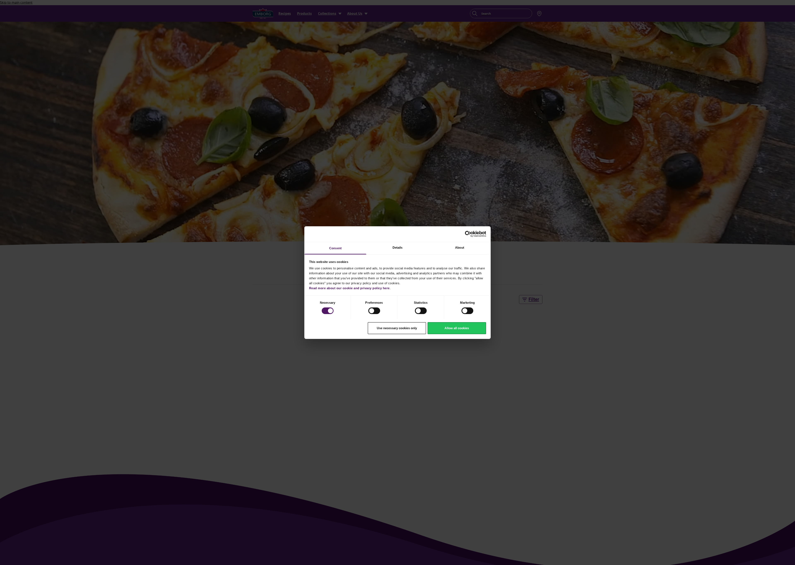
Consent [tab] (335, 248)
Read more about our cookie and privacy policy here (349, 288)
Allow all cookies (456, 328)
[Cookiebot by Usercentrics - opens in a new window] (468, 234)
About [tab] (459, 247)
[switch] (374, 310)
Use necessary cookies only (397, 328)
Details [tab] (398, 247)
